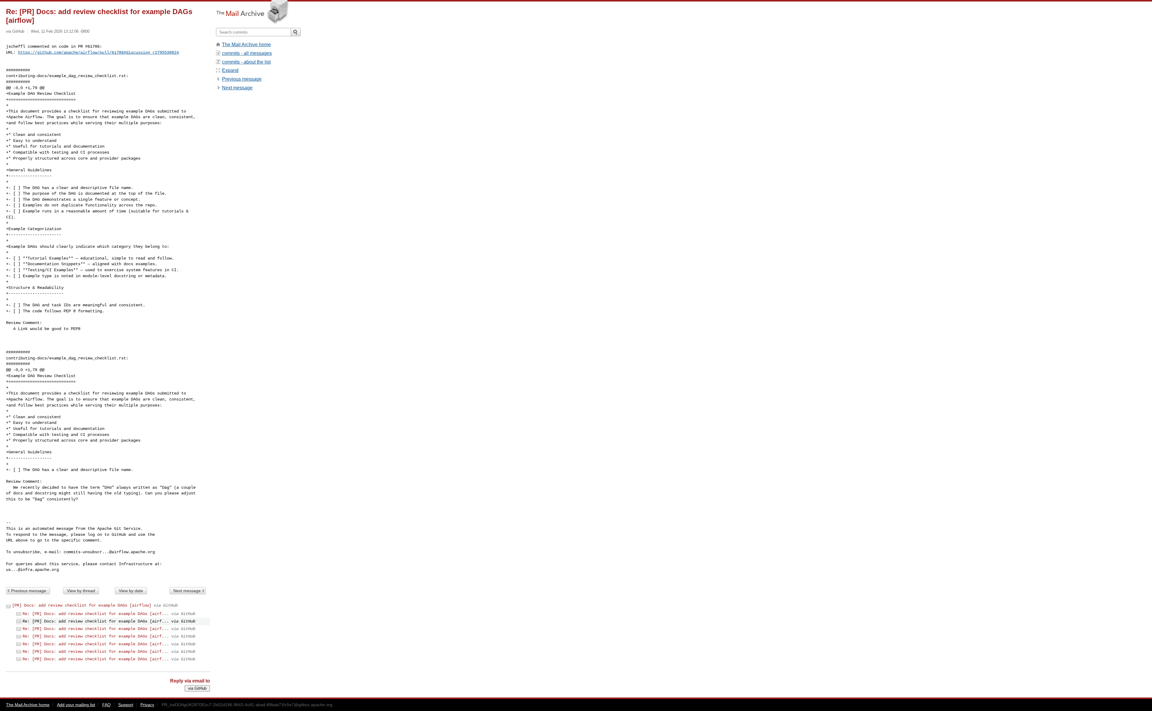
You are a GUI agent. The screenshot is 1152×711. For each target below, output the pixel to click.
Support (125, 704)
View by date (131, 590)
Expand (230, 70)
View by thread (81, 590)
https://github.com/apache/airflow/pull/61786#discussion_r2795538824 (98, 52)
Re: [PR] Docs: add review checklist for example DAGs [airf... (95, 613)
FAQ (106, 704)
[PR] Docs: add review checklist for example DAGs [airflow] (81, 605)
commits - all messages (247, 53)
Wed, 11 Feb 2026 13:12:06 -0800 (60, 31)
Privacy (147, 704)
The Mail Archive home (246, 44)
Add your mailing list (76, 704)
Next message (187, 590)
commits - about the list (246, 61)
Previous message (28, 590)
